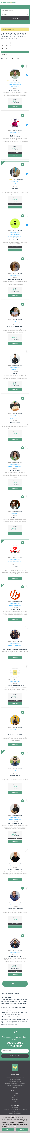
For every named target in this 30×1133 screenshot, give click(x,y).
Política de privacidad (15, 1079)
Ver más (15, 983)
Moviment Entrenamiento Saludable (15, 649)
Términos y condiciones (15, 1081)
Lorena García (15, 470)
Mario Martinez (15, 776)
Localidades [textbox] (4, 14)
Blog (15, 1095)
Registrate (15, 1099)
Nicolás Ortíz (15, 517)
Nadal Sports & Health (15, 735)
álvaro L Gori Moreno (15, 869)
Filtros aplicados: (6, 58)
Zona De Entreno (15, 240)
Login (15, 1101)
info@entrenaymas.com (15, 1113)
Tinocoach (15, 567)
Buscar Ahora (15, 18)
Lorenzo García (15, 609)
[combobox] (15, 14)
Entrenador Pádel (16, 58)
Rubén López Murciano (15, 908)
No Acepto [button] (8, 1129)
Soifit (15, 373)
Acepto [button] (22, 1129)
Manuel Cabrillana (15, 90)
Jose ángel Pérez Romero (15, 685)
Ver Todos (15, 1093)
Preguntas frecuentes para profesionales (15, 1083)
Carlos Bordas (15, 422)
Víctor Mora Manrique (15, 956)
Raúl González (15, 136)
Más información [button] (11, 1126)
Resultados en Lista (9, 29)
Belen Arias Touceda (15, 279)
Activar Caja (15, 1097)
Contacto (15, 1087)
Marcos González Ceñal (15, 327)
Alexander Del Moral (15, 823)
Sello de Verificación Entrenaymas (15, 1077)
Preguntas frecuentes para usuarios (15, 1085)
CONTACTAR (15, 106)
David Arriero (15, 189)
